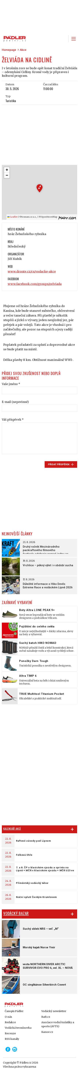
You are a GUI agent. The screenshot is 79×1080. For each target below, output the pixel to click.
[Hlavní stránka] (14, 38)
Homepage (9, 50)
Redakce (10, 1022)
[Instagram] (15, 1049)
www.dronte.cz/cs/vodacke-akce (32, 271)
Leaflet (13, 217)
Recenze (10, 1033)
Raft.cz (45, 1016)
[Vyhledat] (63, 38)
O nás (8, 1016)
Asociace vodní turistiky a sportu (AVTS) (57, 1024)
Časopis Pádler (14, 1011)
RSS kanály (12, 1039)
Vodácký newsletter (53, 1011)
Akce (23, 50)
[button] (39, 188)
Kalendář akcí (12, 828)
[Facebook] (8, 1049)
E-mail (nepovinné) (15, 402)
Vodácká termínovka (18, 1027)
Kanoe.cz (47, 1032)
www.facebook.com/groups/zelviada (35, 284)
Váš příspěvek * (13, 419)
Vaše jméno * (11, 384)
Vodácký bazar (16, 913)
